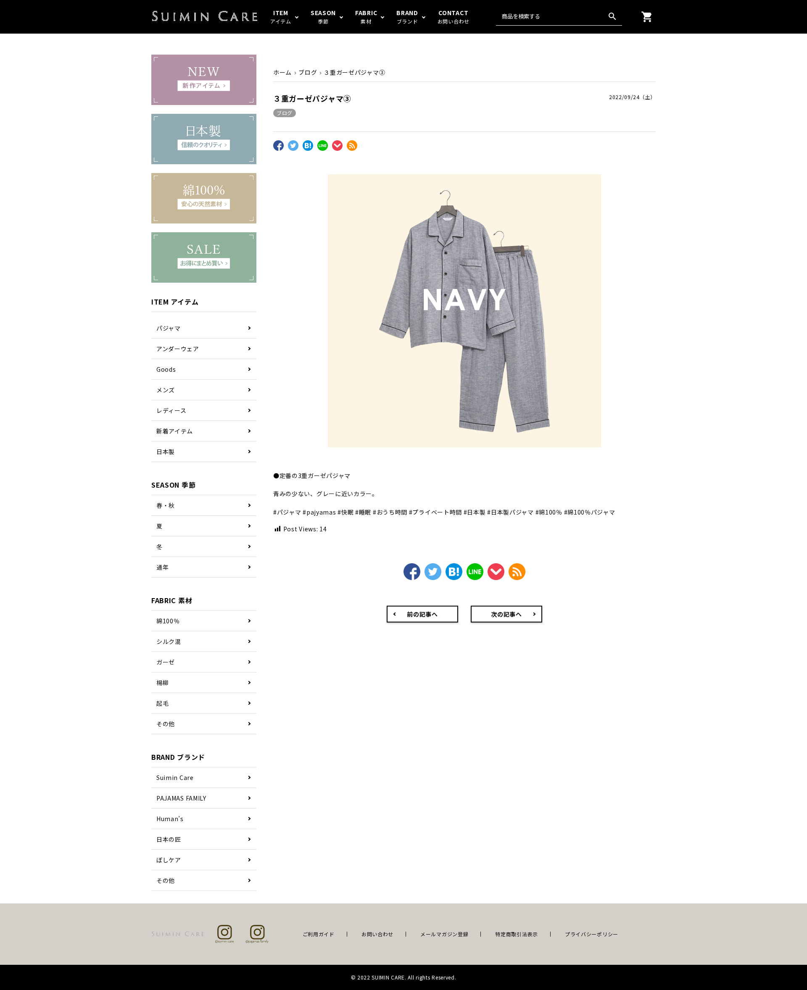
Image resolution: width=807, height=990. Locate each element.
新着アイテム (174, 431)
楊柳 (162, 682)
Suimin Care (175, 777)
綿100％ (168, 621)
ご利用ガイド (319, 933)
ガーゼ (165, 662)
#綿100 (545, 512)
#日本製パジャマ (510, 512)
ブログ (285, 112)
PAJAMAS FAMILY (181, 798)
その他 (165, 724)
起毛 (162, 703)
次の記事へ (506, 614)
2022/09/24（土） (632, 96)
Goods (166, 369)
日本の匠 (168, 839)
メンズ (165, 390)
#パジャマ (287, 512)
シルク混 (168, 641)
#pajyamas (319, 512)
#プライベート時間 (435, 512)
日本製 (165, 451)
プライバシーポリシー (591, 933)
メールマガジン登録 (444, 933)
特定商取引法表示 (516, 933)
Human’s (170, 818)
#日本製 (475, 512)
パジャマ (168, 328)
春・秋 (165, 505)
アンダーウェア (177, 348)
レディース (171, 410)
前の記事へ (422, 614)
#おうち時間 (390, 512)
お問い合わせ (377, 933)
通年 (162, 567)
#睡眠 (363, 512)
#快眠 (345, 512)
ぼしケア (168, 860)
